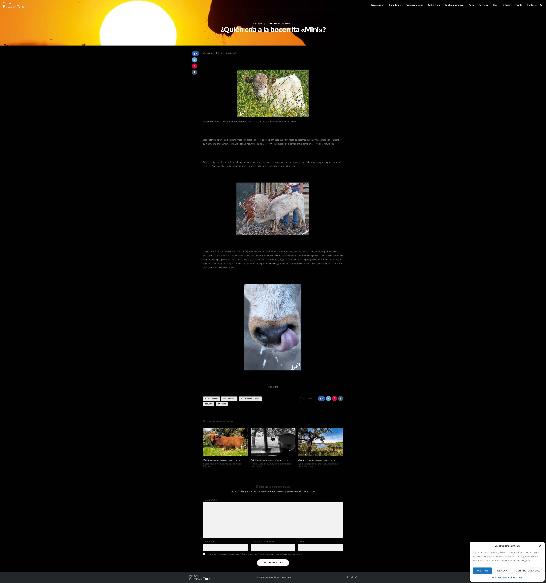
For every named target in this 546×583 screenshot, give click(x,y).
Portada (256, 23)
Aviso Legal (496, 577)
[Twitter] (356, 577)
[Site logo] (13, 5)
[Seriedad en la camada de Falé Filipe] (225, 442)
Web (302, 542)
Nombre (209, 542)
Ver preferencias (528, 570)
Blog (263, 23)
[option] (225, 448)
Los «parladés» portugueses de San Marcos (318, 465)
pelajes (208, 404)
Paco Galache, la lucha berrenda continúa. (271, 465)
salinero (222, 404)
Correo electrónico (263, 542)
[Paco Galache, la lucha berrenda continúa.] (273, 442)
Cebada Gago (229, 398)
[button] (540, 545)
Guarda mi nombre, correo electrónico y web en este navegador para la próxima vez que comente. (257, 554)
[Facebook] (348, 577)
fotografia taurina (250, 398)
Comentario (211, 500)
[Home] (216, 577)
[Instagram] (352, 577)
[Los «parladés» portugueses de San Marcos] (320, 442)
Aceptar (482, 570)
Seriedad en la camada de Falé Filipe (222, 465)
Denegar (503, 570)
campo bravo (211, 398)
